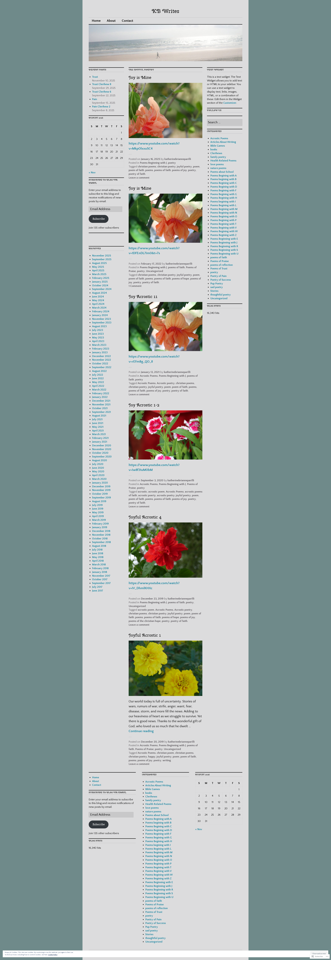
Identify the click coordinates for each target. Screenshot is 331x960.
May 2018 (97, 557)
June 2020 (98, 467)
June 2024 (98, 296)
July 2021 (97, 419)
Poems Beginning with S (224, 249)
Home (96, 21)
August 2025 (99, 263)
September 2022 (101, 367)
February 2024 (100, 311)
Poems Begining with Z (223, 235)
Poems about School (222, 171)
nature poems (218, 168)
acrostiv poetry (166, 495)
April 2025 (98, 270)
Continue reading (141, 731)
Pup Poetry (216, 283)
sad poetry (216, 287)
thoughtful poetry (220, 294)
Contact (127, 21)
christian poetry (166, 166)
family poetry (218, 156)
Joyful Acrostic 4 (145, 517)
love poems (217, 164)
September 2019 (101, 497)
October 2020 (100, 452)
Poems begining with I (223, 201)
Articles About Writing (223, 142)
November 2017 (101, 575)
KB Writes (165, 11)
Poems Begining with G (223, 194)
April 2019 (98, 516)
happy (151, 756)
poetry (172, 162)
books (213, 149)
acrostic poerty (147, 495)
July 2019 (97, 505)
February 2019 (100, 523)
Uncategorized (154, 271)
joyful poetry (184, 166)
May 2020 (98, 471)
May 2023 (98, 337)
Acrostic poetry (166, 383)
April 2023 (98, 341)
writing (167, 760)
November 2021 (101, 404)
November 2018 (101, 534)
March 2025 (99, 274)
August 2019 (99, 501)
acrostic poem (156, 491)
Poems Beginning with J (153, 162)
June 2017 (97, 590)
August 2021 (99, 415)
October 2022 (100, 363)
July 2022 (97, 374)
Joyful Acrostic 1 (145, 635)
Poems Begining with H (223, 197)
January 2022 (100, 397)
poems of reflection (221, 264)
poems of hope (180, 278)
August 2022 (99, 371)
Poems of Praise (144, 749)
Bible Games (217, 145)
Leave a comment (139, 177)
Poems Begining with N (223, 212)
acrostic (142, 491)
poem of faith (136, 170)
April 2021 (98, 430)
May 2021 (97, 426)
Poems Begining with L (223, 205)
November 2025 (101, 255)
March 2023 (99, 344)
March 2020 (99, 478)
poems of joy (179, 170)
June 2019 (97, 508)
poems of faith (162, 170)
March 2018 (99, 564)
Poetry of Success (220, 279)
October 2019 (100, 493)
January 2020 (100, 482)
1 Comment (135, 285)
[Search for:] (224, 122)
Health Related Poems (223, 160)
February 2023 (100, 348)
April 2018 (98, 560)
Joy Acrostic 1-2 (144, 405)
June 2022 (98, 378)
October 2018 (100, 538)
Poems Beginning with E (224, 238)
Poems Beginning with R (224, 246)
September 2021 (101, 412)
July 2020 (97, 464)
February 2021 (100, 438)
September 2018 (101, 542)
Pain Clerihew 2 (101, 106)
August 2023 (99, 326)
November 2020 (101, 449)
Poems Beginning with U (224, 253)
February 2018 (100, 568)
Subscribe (99, 219)
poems (149, 170)
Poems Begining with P (223, 220)
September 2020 (102, 456)
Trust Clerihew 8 (102, 84)
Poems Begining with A (223, 175)
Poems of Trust (218, 268)
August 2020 (99, 460)
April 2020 (98, 475)
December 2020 (101, 445)
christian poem (165, 752)
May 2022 (98, 382)
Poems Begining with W (224, 231)
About (111, 21)
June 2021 (97, 423)
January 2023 (100, 352)
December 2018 (101, 531)
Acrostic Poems (149, 375)
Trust (95, 76)
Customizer (229, 102)
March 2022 (99, 389)
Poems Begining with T (223, 223)
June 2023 (98, 333)
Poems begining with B (223, 179)
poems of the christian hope (145, 621)
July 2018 (97, 549)
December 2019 (101, 486)
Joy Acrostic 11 (143, 296)
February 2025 (100, 277)
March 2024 (99, 307)
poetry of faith (137, 173)
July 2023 (97, 330)
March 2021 (99, 434)
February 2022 (100, 393)
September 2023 (101, 322)
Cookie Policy (52, 955)
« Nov (92, 172)
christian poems (147, 166)
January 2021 (99, 441)
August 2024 (99, 292)
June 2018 (97, 553)
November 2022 (101, 359)
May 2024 (98, 300)
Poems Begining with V (223, 227)
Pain (95, 99)
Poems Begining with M (224, 209)
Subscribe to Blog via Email (107, 792)
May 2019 (98, 512)
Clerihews (216, 153)
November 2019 (101, 490)
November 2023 (101, 318)
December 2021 (101, 400)
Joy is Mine (140, 77)
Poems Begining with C (223, 182)
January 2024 (100, 315)
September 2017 (101, 583)
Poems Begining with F (223, 190)
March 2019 (99, 519)
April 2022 (98, 385)
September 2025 (101, 259)
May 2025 (98, 266)
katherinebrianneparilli (177, 159)
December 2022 (101, 356)
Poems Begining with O (223, 216)
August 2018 (99, 545)
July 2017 (97, 586)
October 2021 (100, 408)
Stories (214, 290)
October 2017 (99, 579)
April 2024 (98, 303)
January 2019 (99, 527)
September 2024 (101, 289)
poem (196, 166)
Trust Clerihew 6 (102, 91)
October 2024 (100, 285)
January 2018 (99, 572)
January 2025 (100, 281)
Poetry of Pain (218, 276)
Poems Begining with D (223, 186)
